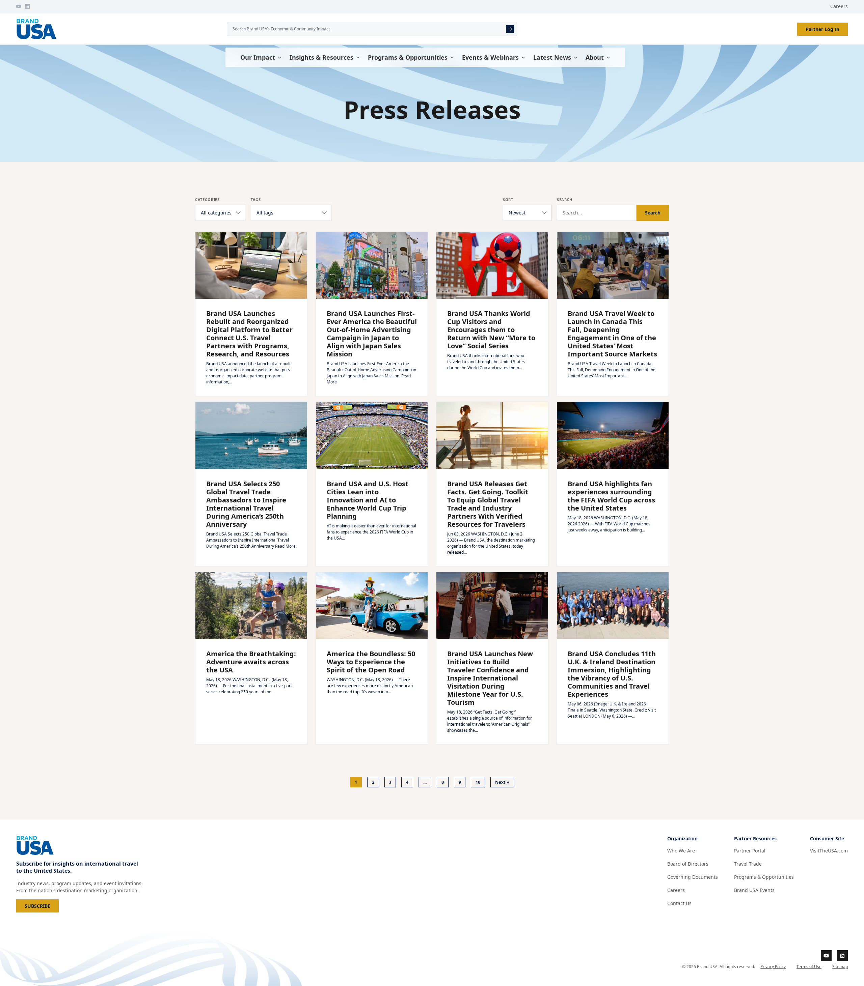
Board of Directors (687, 864)
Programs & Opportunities (408, 57)
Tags (256, 199)
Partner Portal (749, 850)
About (595, 57)
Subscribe (42, 905)
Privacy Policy (773, 966)
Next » (502, 782)
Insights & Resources (321, 57)
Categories (207, 199)
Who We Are (681, 850)
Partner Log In (822, 29)
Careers (839, 6)
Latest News (552, 57)
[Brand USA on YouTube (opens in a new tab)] (826, 955)
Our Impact (257, 57)
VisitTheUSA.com (829, 850)
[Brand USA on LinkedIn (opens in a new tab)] (842, 955)
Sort (508, 199)
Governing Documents (692, 877)
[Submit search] (510, 29)
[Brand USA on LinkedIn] (27, 6)
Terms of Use (808, 966)
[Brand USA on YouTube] (18, 6)
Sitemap (840, 966)
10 (478, 782)
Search (564, 199)
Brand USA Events (754, 890)
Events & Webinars (490, 57)
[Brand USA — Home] (118, 29)
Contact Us (679, 903)
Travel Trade (748, 864)
